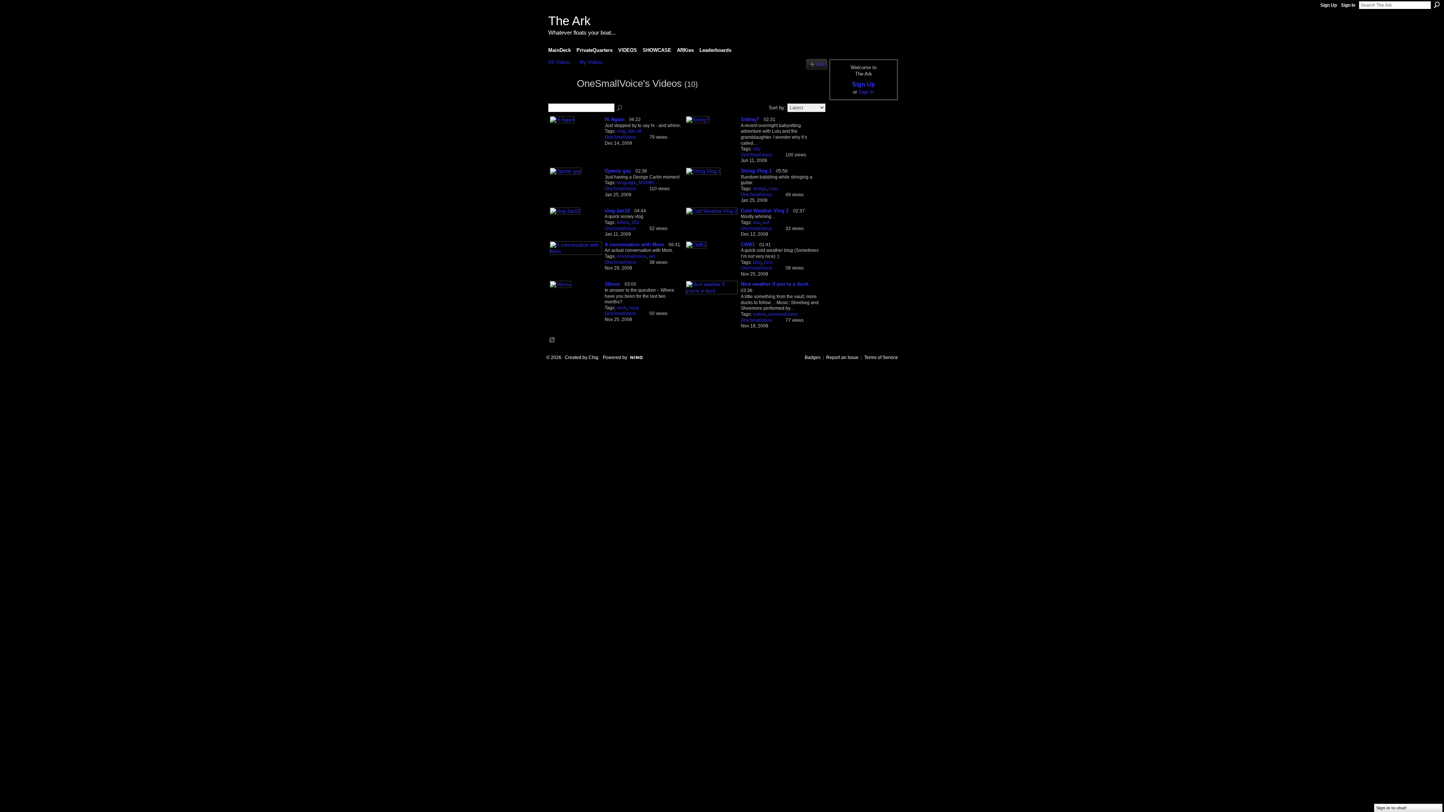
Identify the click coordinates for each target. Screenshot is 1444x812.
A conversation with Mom (634, 244)
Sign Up (1328, 5)
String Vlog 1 (756, 171)
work (621, 308)
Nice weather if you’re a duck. (775, 284)
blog (757, 262)
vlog (621, 131)
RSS (552, 340)
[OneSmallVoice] (560, 97)
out (766, 222)
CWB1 (748, 244)
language (626, 182)
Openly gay (618, 171)
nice (768, 262)
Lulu (773, 188)
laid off (634, 131)
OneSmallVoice (620, 137)
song (634, 308)
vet (652, 256)
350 (635, 222)
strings (759, 188)
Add (820, 64)
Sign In (1348, 5)
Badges (813, 357)
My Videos (591, 62)
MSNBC (647, 182)
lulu (756, 222)
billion (623, 222)
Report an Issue (842, 357)
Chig (593, 357)
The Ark (569, 21)
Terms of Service (881, 357)
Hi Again (615, 119)
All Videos (559, 62)
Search (1437, 5)
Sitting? (750, 119)
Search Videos (620, 108)
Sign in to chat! (1391, 808)
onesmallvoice (631, 256)
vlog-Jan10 (617, 211)
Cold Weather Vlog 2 (765, 211)
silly (757, 148)
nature (759, 314)
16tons (612, 284)
